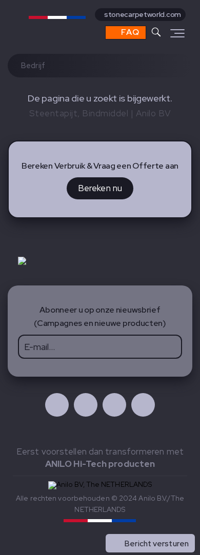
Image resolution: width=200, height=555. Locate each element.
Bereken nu (100, 188)
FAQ (129, 32)
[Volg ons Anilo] (57, 405)
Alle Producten (162, 521)
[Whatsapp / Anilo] (114, 405)
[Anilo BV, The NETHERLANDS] (68, 22)
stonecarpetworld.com (142, 14)
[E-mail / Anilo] (143, 405)
